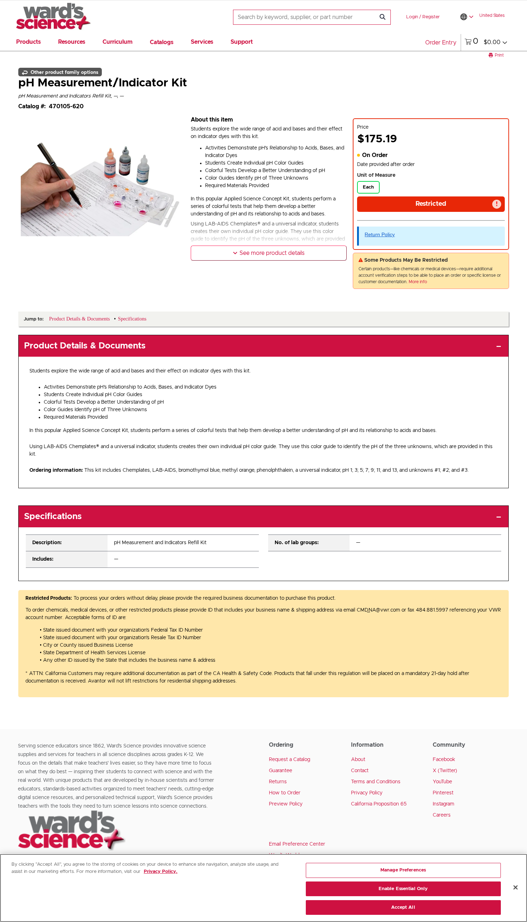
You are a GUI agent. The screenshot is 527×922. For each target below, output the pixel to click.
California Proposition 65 (379, 804)
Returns (278, 781)
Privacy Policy (367, 792)
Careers (442, 815)
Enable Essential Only (403, 889)
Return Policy (380, 234)
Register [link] (431, 17)
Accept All (403, 907)
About (358, 759)
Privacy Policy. (160, 871)
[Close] (515, 887)
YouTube (442, 781)
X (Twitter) (445, 770)
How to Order (284, 792)
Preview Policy (286, 804)
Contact (360, 770)
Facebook (444, 759)
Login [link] (412, 17)
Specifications (53, 516)
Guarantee (280, 770)
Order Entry (440, 43)
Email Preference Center (297, 844)
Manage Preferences (403, 870)
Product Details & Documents (85, 346)
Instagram (443, 804)
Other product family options (63, 72)
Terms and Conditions (375, 781)
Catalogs (162, 42)
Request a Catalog (289, 759)
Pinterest (443, 792)
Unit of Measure (376, 175)
